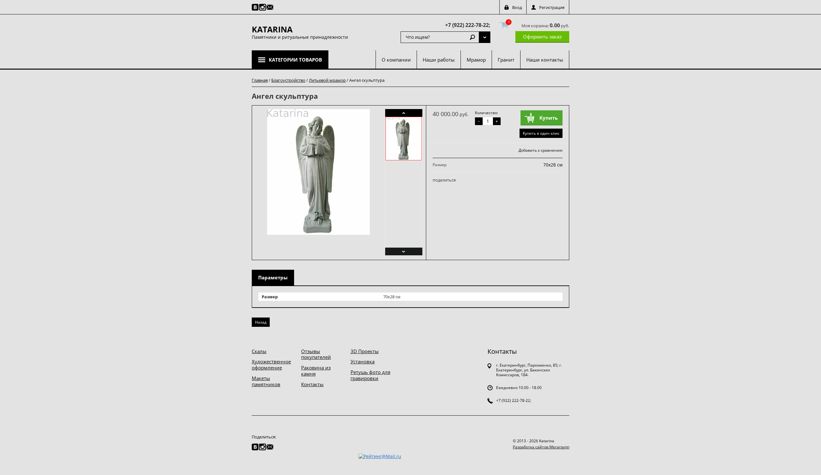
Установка (363, 361)
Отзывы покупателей (316, 354)
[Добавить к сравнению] (435, 150)
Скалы (259, 351)
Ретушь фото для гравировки (370, 375)
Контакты (312, 384)
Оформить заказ (542, 36)
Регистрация (551, 7)
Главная (260, 80)
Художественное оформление (271, 364)
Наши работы (439, 59)
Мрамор (476, 59)
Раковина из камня (316, 370)
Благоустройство (288, 80)
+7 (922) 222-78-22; (467, 25)
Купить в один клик (541, 133)
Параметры (273, 277)
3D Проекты (365, 351)
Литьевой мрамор (327, 80)
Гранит (506, 59)
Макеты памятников (266, 381)
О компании (396, 59)
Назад (261, 322)
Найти (472, 37)
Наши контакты (544, 59)
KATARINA (272, 29)
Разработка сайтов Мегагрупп (541, 447)
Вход (517, 7)
